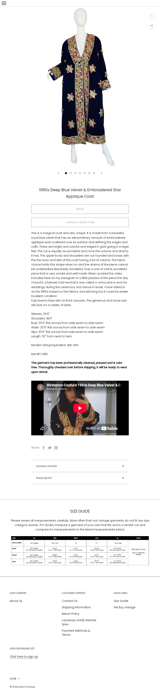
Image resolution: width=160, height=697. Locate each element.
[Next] (101, 173)
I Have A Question (80, 222)
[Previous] (58, 173)
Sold (80, 209)
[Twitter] (50, 448)
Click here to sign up (24, 656)
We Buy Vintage (124, 607)
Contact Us (69, 601)
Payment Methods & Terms (76, 633)
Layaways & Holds (46, 466)
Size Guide (121, 601)
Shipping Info (44, 478)
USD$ (13, 678)
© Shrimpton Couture (22, 686)
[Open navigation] (4, 3)
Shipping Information (76, 607)
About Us (16, 601)
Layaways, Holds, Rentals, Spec (79, 622)
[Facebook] (43, 448)
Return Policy (70, 614)
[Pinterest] (56, 448)
